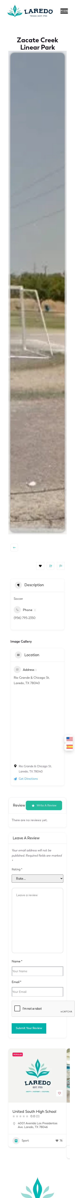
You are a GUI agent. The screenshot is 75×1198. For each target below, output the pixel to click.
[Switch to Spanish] (68, 747)
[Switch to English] (68, 739)
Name (17, 961)
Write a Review (46, 805)
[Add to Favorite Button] (59, 1093)
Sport (25, 1140)
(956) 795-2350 (24, 618)
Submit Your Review (29, 1028)
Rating (17, 869)
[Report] (61, 566)
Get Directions (28, 779)
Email (16, 982)
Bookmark (40, 566)
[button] (67, 12)
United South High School (34, 1111)
